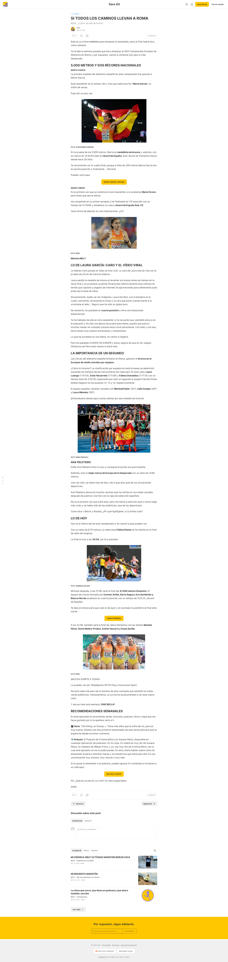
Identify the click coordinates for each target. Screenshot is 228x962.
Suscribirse (202, 4)
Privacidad (106, 945)
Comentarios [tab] (77, 821)
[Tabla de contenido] (2, 480)
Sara (78, 28)
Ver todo (76, 909)
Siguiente (147, 803)
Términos (115, 945)
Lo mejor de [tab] (76, 850)
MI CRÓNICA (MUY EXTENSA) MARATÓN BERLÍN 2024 (100, 857)
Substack (101, 957)
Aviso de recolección (129, 945)
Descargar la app (126, 951)
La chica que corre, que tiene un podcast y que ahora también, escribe (99, 892)
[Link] (67, 65)
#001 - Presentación (79, 897)
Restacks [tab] (88, 821)
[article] (114, 862)
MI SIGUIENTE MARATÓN (84, 874)
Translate (76, 14)
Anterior (80, 803)
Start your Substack (106, 951)
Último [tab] (86, 850)
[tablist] (82, 820)
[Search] (186, 4)
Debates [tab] (94, 850)
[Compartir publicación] (192, 4)
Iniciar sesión (218, 4)
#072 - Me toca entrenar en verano (85, 877)
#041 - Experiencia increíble (82, 860)
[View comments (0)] (81, 35)
